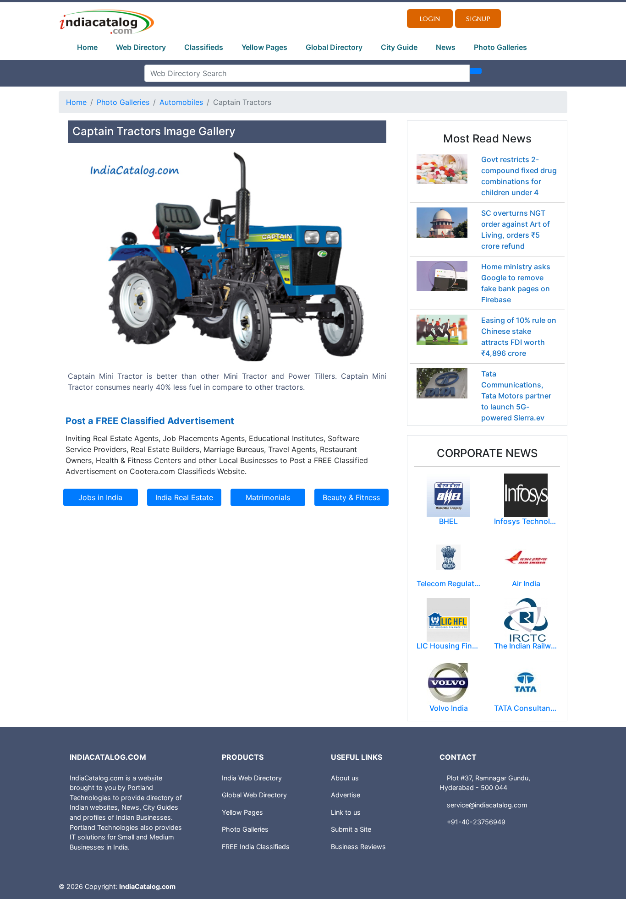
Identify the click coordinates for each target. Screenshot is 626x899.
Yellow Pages (264, 47)
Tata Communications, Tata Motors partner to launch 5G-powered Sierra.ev (516, 395)
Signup (478, 18)
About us (345, 778)
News (446, 47)
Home (87, 47)
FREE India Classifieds (256, 846)
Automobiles (181, 102)
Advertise (345, 795)
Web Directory (141, 47)
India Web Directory (252, 778)
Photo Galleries (500, 47)
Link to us (346, 812)
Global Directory (334, 47)
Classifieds (203, 47)
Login (430, 18)
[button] (91, 279)
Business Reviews (358, 846)
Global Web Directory (254, 795)
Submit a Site (351, 829)
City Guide (399, 47)
